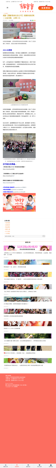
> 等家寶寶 (7, 222)
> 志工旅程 (7, 231)
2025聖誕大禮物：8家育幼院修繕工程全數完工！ (16, 303)
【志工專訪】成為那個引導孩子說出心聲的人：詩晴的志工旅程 (20, 291)
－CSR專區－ (6, 13)
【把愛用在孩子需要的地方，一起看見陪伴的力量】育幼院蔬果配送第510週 (23, 365)
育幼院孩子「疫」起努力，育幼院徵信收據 (15, 267)
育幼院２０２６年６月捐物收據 (12, 328)
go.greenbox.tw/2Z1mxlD (19, 191)
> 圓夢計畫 (7, 229)
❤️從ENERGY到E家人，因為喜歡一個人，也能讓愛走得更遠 (19, 353)
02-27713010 (9, 383)
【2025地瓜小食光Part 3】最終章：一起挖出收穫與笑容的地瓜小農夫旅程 (23, 279)
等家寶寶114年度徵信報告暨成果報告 (13, 316)
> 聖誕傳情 (7, 227)
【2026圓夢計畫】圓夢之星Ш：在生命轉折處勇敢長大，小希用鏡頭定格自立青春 (25, 340)
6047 (13, 176)
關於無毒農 (8, 375)
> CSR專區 (7, 233)
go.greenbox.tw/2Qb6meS (17, 189)
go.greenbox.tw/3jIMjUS (20, 187)
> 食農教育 (7, 225)
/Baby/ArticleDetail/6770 (8, 182)
